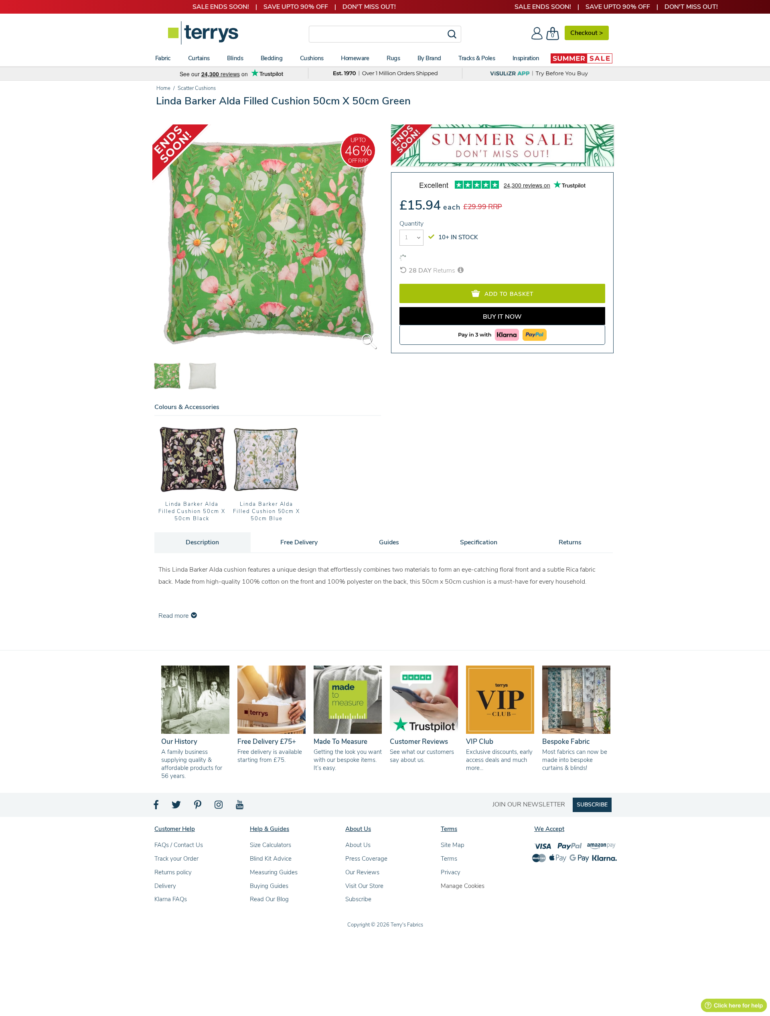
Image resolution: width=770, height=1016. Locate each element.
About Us (358, 845)
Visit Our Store (364, 886)
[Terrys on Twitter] (176, 806)
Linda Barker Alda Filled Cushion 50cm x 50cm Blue (266, 511)
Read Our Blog (269, 899)
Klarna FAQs (170, 899)
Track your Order (176, 859)
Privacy (450, 872)
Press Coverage (366, 859)
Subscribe (358, 899)
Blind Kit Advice (271, 859)
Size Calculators (270, 845)
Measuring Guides (274, 872)
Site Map (452, 845)
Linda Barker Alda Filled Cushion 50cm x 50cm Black (191, 511)
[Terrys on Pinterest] (198, 806)
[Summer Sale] (581, 58)
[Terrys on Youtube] (240, 806)
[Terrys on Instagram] (219, 806)
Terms (449, 859)
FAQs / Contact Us (178, 845)
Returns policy (173, 872)
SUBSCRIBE (592, 804)
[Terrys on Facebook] (156, 806)
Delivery (165, 886)
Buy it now (502, 316)
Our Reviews (362, 872)
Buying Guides (269, 886)
